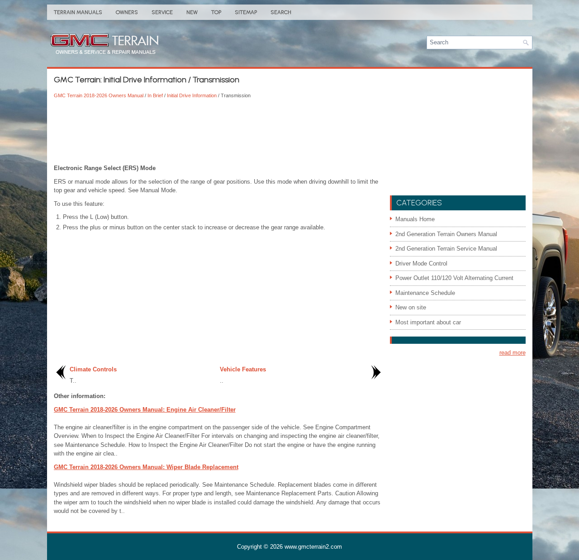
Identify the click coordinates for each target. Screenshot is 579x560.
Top (216, 12)
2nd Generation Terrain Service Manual (446, 248)
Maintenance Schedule (425, 292)
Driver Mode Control (421, 263)
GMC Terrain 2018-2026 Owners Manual (98, 95)
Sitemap (246, 12)
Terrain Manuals (78, 12)
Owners (127, 12)
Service (162, 12)
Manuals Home (415, 219)
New (192, 12)
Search (281, 12)
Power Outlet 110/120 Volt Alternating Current (454, 278)
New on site (410, 307)
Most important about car (428, 322)
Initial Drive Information (192, 95)
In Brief (155, 95)
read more (512, 352)
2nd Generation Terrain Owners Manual (446, 234)
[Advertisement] (218, 132)
